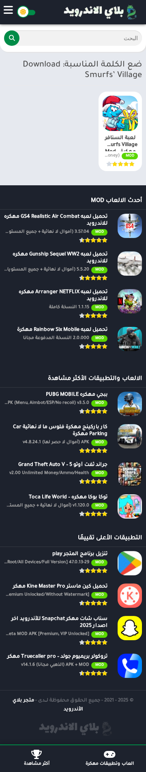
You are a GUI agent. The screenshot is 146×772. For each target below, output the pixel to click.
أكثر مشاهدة (36, 763)
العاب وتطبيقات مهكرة (110, 763)
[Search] (11, 38)
